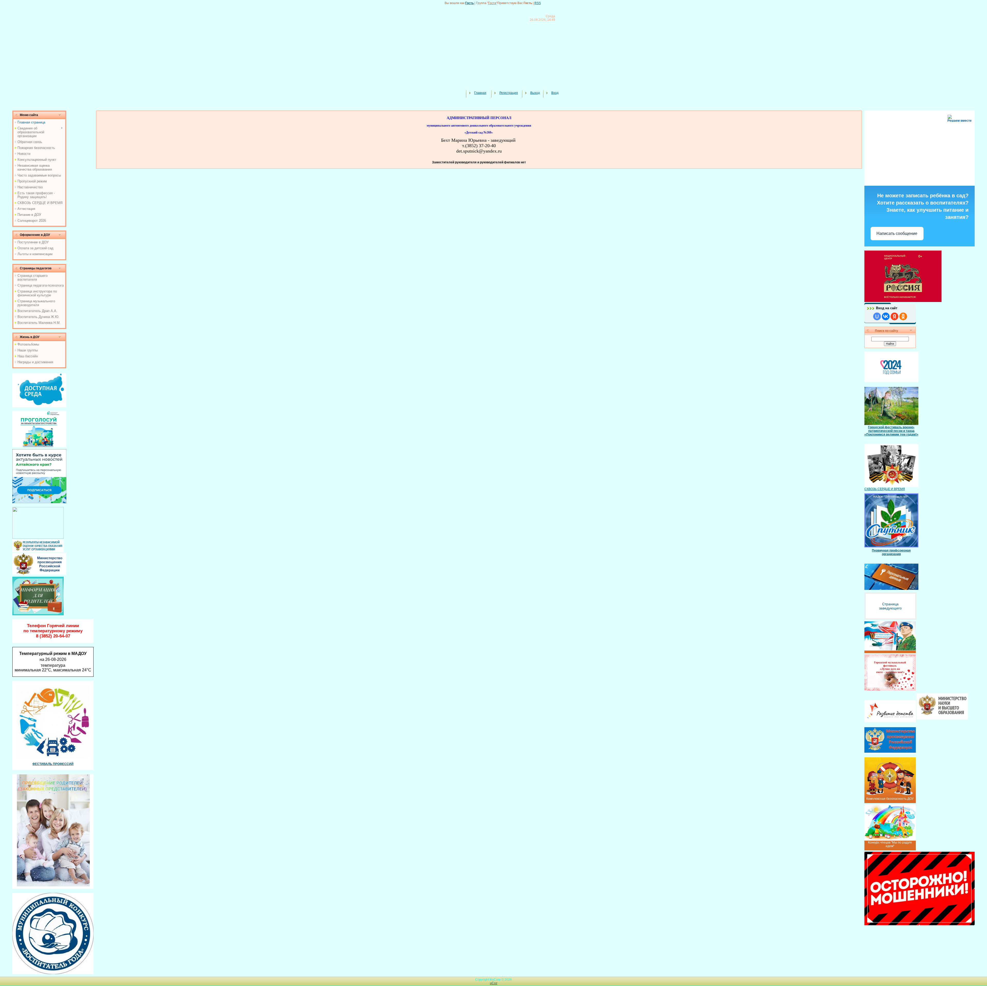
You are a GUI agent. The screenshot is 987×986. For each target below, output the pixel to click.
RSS (537, 3)
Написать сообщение (896, 233)
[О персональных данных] (891, 577)
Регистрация (508, 93)
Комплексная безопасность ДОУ (890, 799)
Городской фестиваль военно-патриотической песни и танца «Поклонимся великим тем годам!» (891, 430)
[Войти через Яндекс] (894, 316)
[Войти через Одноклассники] (903, 316)
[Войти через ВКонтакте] (886, 316)
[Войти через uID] (877, 316)
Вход (555, 93)
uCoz (493, 983)
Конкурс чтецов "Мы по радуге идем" (890, 844)
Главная (480, 93)
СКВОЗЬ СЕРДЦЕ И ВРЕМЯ (884, 489)
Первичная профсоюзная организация (891, 552)
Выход (535, 93)
